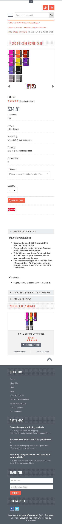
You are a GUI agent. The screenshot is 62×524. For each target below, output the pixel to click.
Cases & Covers (15, 27)
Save (13, 209)
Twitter (17, 509)
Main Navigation (10, 15)
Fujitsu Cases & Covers (35, 27)
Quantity (11, 185)
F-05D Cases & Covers (17, 32)
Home (10, 22)
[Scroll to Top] (50, 360)
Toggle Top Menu (31, 1)
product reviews (27, 101)
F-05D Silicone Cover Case (31, 333)
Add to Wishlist (20, 351)
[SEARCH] (51, 15)
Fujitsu (11, 97)
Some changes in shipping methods (27, 427)
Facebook (12, 509)
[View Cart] (51, 7)
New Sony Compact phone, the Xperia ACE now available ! (30, 455)
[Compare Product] (45, 7)
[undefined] (18, 81)
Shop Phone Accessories (26, 22)
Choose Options (32, 345)
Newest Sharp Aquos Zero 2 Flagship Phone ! (30, 441)
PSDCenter (31, 520)
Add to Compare (42, 351)
